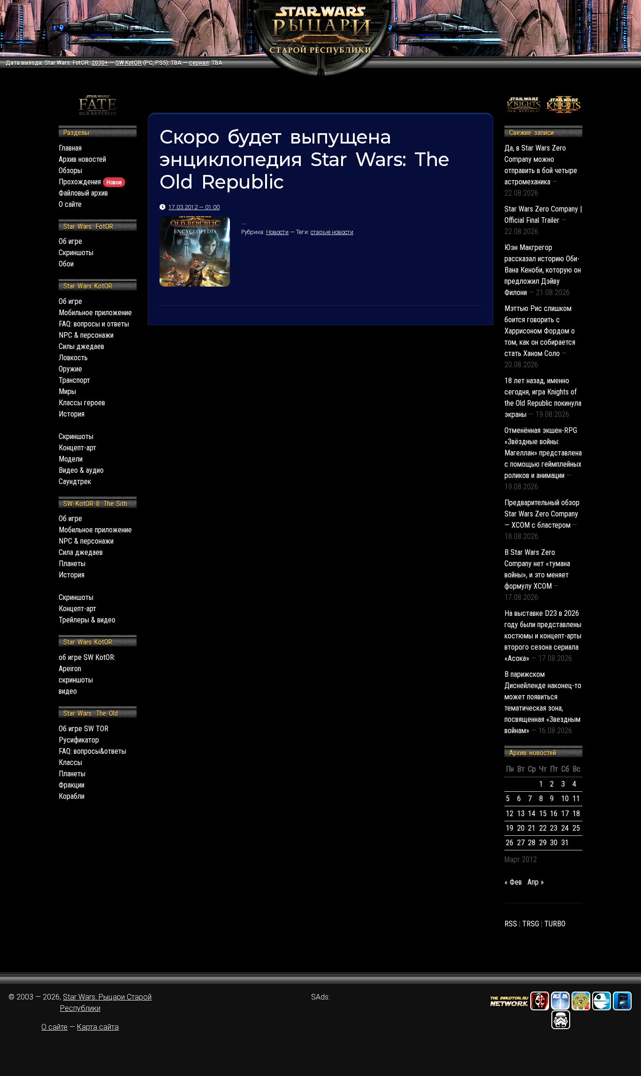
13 (521, 813)
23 (553, 828)
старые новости (332, 231)
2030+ (100, 63)
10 (565, 798)
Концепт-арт (77, 447)
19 (509, 828)
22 (543, 828)
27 (521, 842)
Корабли (71, 796)
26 (509, 842)
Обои (66, 263)
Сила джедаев (81, 552)
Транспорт (74, 380)
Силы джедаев (81, 346)
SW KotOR (128, 63)
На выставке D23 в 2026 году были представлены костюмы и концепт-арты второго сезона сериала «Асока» (542, 636)
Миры (67, 391)
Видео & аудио (81, 470)
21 (531, 828)
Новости (277, 231)
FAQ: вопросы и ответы (94, 323)
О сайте (70, 204)
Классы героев (82, 402)
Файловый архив (83, 193)
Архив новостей (82, 159)
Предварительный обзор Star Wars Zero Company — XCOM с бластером (542, 514)
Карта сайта (98, 1027)
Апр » (535, 882)
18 (576, 813)
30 (553, 842)
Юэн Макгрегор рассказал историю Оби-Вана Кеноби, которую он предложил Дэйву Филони (542, 270)
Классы (70, 762)
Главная (70, 148)
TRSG (530, 923)
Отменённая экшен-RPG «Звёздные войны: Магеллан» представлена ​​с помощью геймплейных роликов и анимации (543, 453)
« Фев (513, 882)
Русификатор (79, 739)
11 (576, 798)
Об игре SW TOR (83, 728)
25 (576, 828)
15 (543, 813)
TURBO (554, 923)
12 (509, 813)
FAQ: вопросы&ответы (92, 751)
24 (565, 828)
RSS (510, 923)
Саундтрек (75, 481)
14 (531, 813)
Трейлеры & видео (87, 619)
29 (543, 842)
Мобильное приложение (95, 312)
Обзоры (70, 170)
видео (68, 691)
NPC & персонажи (86, 335)
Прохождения (90, 181)
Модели (71, 459)
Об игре (70, 241)
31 (565, 842)
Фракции (71, 784)
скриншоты (76, 679)
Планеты (72, 563)
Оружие (70, 368)
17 (565, 813)
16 (553, 813)
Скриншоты (76, 252)
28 (531, 842)
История (71, 413)
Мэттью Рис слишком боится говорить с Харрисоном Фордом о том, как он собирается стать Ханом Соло (539, 331)
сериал (199, 63)
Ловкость (73, 357)
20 (521, 828)
